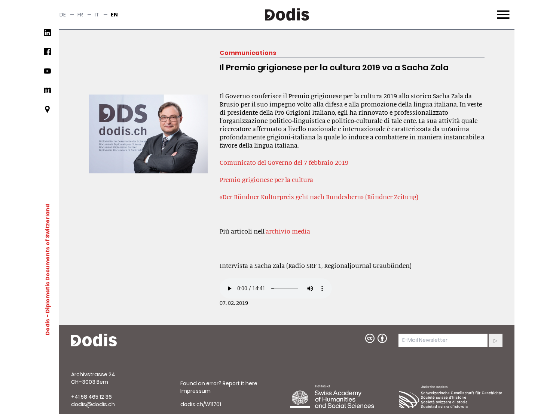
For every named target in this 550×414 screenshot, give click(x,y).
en (114, 14)
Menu (502, 10)
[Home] (94, 340)
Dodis (47, 326)
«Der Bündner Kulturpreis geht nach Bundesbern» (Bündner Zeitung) (319, 196)
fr (80, 14)
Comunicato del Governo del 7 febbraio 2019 (284, 162)
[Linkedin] (47, 35)
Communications (248, 53)
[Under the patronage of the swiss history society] (450, 396)
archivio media (288, 231)
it (97, 14)
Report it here (240, 383)
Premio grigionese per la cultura (266, 179)
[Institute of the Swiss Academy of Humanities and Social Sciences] (341, 396)
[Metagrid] (47, 93)
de (62, 14)
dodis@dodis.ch (93, 404)
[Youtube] (47, 73)
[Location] (47, 112)
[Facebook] (47, 54)
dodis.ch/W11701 (200, 404)
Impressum (195, 391)
